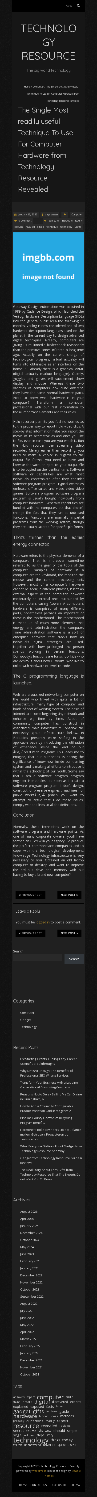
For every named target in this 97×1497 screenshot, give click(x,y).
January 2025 (29, 1226)
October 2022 (29, 1289)
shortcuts (44, 1430)
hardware (67, 220)
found (60, 1406)
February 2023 (30, 1261)
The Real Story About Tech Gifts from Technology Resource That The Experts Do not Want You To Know (50, 1174)
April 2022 (27, 1332)
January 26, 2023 (27, 214)
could (69, 1397)
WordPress (39, 1470)
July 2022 (26, 1310)
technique (52, 226)
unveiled (49, 1445)
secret (18, 1430)
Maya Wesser (51, 214)
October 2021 (29, 1374)
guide (64, 1411)
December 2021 (31, 1360)
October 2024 (29, 1240)
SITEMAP (76, 1485)
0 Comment (25, 220)
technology (66, 226)
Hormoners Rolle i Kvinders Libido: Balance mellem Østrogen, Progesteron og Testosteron (50, 1134)
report (62, 1420)
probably (18, 1420)
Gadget (25, 1020)
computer (54, 220)
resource (18, 226)
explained (20, 1406)
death (16, 1401)
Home (27, 86)
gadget (22, 1411)
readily (78, 220)
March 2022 (28, 1339)
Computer (38, 86)
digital (42, 1401)
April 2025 (27, 1218)
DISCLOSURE (58, 1485)
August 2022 (28, 1303)
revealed (30, 226)
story (49, 1435)
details (27, 1402)
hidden (43, 1416)
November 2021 (31, 1367)
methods (67, 1416)
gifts (38, 1411)
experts (75, 1402)
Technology (28, 1027)
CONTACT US (38, 1485)
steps (40, 1435)
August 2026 (28, 1211)
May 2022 (27, 1325)
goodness (51, 1411)
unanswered (32, 1445)
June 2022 (27, 1318)
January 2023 (29, 1268)
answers (19, 1397)
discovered (60, 1402)
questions (34, 1420)
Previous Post (32, 895)
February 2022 (30, 1346)
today (67, 1440)
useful (78, 226)
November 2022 (31, 1282)
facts (50, 1406)
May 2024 (27, 1247)
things (55, 1440)
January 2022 (29, 1353)
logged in (43, 922)
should (59, 1430)
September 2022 (32, 1296)
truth (17, 1444)
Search (18, 951)
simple (72, 1430)
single (40, 226)
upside (61, 1445)
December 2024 (31, 1233)
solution (29, 1435)
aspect (31, 1397)
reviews (65, 1426)
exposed (37, 1406)
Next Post (68, 895)
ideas (54, 1416)
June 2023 (27, 1254)
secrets (31, 1430)
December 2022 (31, 1275)
